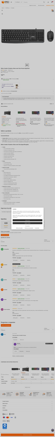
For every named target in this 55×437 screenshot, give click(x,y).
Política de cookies (19, 228)
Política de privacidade (29, 228)
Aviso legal (37, 228)
